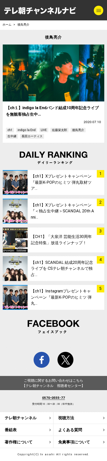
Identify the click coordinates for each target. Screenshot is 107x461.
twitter (65, 360)
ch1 (9, 130)
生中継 (11, 136)
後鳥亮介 (78, 130)
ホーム (6, 24)
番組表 (11, 429)
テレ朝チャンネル (21, 417)
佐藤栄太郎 (59, 130)
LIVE (44, 130)
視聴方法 (66, 417)
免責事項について (74, 442)
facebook (42, 360)
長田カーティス (32, 136)
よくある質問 (70, 429)
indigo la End (27, 130)
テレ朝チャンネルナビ (40, 11)
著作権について (19, 442)
